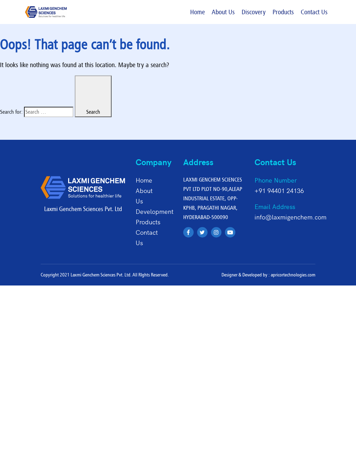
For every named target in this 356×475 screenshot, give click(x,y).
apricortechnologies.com (293, 275)
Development (154, 211)
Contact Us (314, 12)
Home (197, 12)
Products (283, 12)
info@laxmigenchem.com (290, 216)
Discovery (254, 12)
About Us (223, 12)
